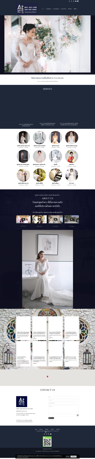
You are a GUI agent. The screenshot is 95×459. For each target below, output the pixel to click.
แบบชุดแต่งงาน (48, 9)
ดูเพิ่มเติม (18, 337)
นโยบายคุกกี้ (26, 457)
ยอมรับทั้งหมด (73, 456)
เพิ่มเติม (75, 9)
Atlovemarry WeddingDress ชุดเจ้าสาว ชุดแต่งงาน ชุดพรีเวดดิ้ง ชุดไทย (47, 81)
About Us (41, 429)
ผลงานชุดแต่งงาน (56, 9)
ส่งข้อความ (51, 418)
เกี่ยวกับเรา (70, 9)
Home (43, 9)
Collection (46, 429)
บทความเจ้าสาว (63, 9)
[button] (47, 377)
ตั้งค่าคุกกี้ (67, 456)
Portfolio (52, 429)
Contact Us (58, 429)
